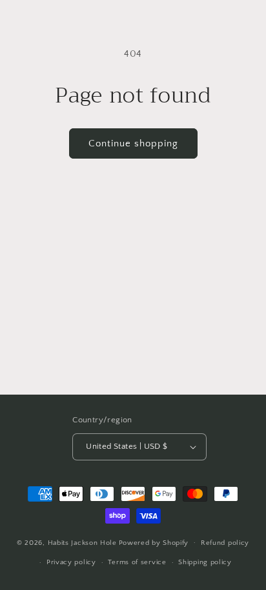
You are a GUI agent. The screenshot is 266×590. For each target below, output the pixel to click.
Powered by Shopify (154, 542)
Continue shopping (133, 143)
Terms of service (137, 562)
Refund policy (225, 543)
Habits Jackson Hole (82, 542)
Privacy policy (71, 562)
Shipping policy (205, 562)
